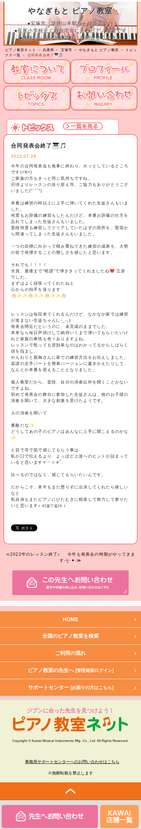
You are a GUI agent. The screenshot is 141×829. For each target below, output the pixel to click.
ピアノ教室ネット (20, 50)
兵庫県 (48, 50)
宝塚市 (67, 50)
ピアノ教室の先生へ (71, 670)
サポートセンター (70, 687)
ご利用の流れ (70, 653)
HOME (70, 619)
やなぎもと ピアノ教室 (99, 50)
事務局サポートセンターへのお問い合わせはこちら (72, 762)
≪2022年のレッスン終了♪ (33, 554)
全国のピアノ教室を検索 (70, 636)
